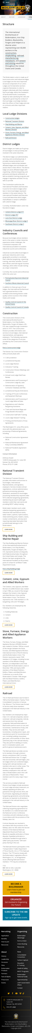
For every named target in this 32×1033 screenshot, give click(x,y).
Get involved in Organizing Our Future (16, 902)
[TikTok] (23, 993)
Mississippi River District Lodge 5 (16, 221)
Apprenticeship (22, 980)
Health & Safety (22, 968)
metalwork (10, 61)
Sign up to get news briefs (16, 917)
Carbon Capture (22, 960)
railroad (20, 55)
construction (10, 53)
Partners (4, 974)
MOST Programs (23, 971)
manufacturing (11, 58)
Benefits (4, 939)
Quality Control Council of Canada (17, 307)
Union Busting (22, 944)
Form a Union (21, 941)
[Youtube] (16, 993)
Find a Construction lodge (11, 348)
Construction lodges (12, 118)
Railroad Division (11, 138)
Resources (4, 945)
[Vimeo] (20, 993)
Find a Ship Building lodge (11, 569)
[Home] (16, 8)
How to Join (5, 942)
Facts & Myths (6, 977)
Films (3, 965)
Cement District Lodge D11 (14, 212)
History (11, 17)
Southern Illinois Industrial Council (17, 283)
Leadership (21, 17)
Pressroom (5, 980)
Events (3, 983)
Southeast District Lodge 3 (14, 224)
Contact (19, 988)
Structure (4, 962)
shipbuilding (10, 55)
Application (5, 936)
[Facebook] (12, 993)
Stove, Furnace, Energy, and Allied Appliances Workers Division (17, 134)
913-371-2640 (11, 1007)
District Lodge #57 (11, 215)
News (19, 952)
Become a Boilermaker (16, 885)
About (3, 17)
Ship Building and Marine (13, 124)
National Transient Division (14, 121)
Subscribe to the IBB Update (16, 913)
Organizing (22, 931)
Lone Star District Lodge (13, 218)
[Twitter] (8, 993)
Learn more (9, 529)
